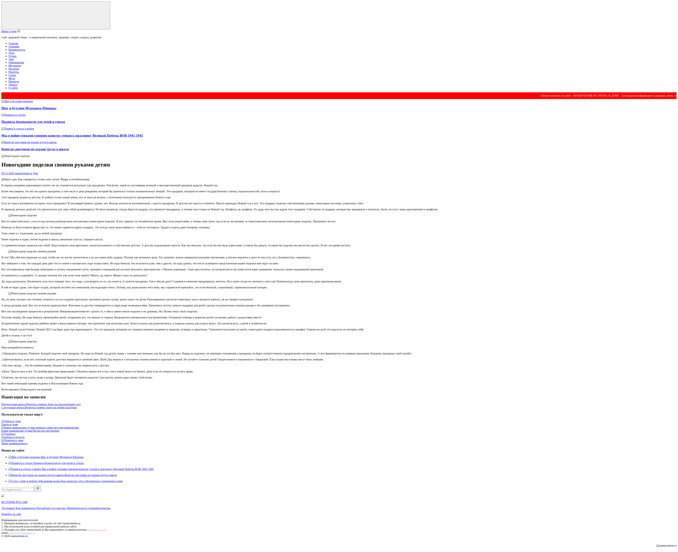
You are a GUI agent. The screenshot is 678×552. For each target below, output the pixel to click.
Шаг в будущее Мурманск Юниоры (28, 108)
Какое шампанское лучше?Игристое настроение (30, 430)
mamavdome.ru (23, 173)
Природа (13, 81)
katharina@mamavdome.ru (21, 533)
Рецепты (13, 71)
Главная (13, 43)
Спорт (12, 75)
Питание (13, 68)
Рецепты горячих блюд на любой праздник (39, 407)
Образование (16, 62)
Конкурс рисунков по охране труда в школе (35, 149)
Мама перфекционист (14, 443)
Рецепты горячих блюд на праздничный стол (41, 404)
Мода (11, 78)
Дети (11, 52)
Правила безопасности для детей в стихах (33, 122)
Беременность (16, 49)
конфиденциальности (97, 530)
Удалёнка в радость (13, 437)
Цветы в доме (9, 424)
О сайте (13, 87)
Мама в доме (9, 31)
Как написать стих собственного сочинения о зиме (92, 481)
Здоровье (13, 46)
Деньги (12, 84)
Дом (11, 59)
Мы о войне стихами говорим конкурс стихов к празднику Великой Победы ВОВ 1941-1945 (72, 135)
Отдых (12, 56)
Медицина (14, 65)
